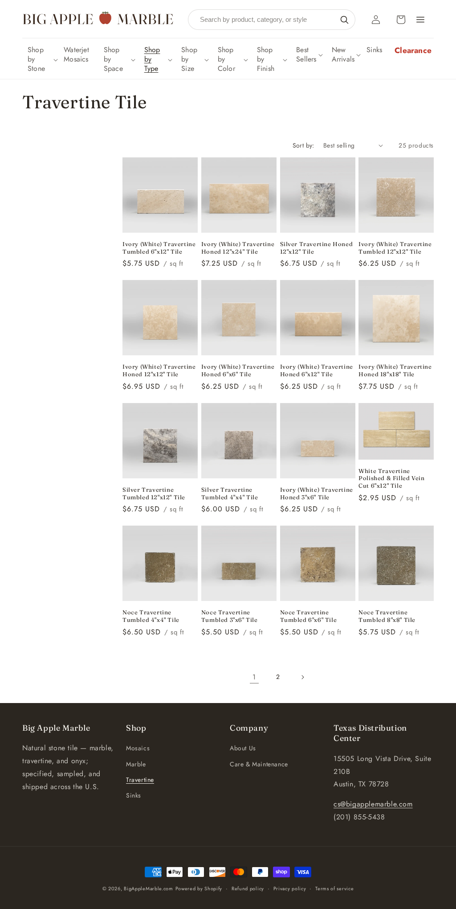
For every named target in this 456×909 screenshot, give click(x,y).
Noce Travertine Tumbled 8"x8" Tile (386, 616)
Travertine (140, 779)
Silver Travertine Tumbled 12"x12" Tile (153, 493)
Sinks (133, 795)
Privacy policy (289, 888)
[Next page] (302, 677)
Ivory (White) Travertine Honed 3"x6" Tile (316, 493)
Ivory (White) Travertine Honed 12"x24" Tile (237, 247)
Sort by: (303, 145)
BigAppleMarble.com (148, 888)
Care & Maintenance (259, 764)
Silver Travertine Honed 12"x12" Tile (316, 247)
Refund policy (248, 888)
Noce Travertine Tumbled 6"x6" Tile (308, 616)
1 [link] (254, 677)
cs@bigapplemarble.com (373, 804)
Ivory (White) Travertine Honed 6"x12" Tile (316, 370)
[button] (41, 59)
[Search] (344, 20)
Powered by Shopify (199, 888)
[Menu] (420, 19)
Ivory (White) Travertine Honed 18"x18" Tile (395, 370)
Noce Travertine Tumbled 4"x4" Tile (150, 616)
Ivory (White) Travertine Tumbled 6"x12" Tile (158, 247)
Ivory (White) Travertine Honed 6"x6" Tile (237, 370)
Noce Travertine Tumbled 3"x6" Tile (229, 616)
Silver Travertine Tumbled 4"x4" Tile (229, 493)
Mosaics (138, 748)
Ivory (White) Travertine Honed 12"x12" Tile (158, 370)
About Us (243, 748)
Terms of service (334, 888)
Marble (136, 764)
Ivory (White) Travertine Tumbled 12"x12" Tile (395, 247)
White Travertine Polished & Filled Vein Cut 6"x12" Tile (391, 478)
